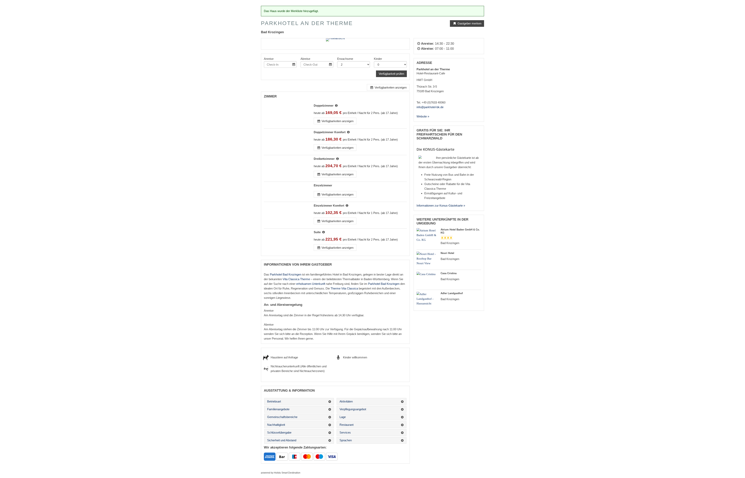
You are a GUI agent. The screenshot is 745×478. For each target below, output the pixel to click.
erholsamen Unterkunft (310, 283)
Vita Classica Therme (296, 279)
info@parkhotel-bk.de (430, 107)
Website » (423, 116)
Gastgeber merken (469, 23)
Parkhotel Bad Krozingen (285, 274)
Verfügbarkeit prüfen (391, 73)
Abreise (305, 58)
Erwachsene (345, 58)
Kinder (378, 58)
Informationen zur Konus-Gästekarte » (441, 205)
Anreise (269, 58)
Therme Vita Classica (344, 288)
